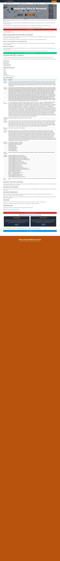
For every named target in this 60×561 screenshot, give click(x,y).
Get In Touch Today (30, 29)
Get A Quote (30, 14)
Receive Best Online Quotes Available (30, 53)
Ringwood (5, 211)
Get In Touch (54, 1)
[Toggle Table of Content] (12, 32)
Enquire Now (30, 233)
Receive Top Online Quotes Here (30, 212)
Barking (18, 211)
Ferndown (8, 211)
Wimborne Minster (14, 211)
